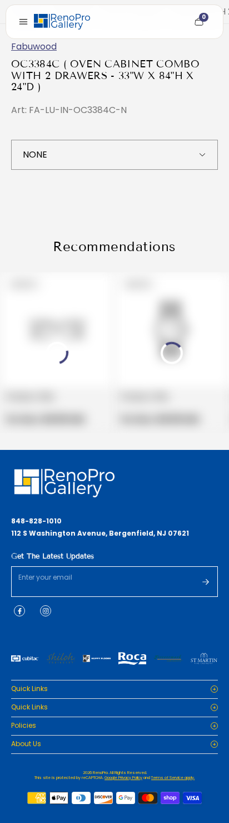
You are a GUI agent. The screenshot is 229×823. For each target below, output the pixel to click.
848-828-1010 (36, 521)
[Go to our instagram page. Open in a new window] (45, 610)
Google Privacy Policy (123, 777)
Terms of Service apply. (173, 777)
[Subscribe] (205, 581)
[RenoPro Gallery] (62, 22)
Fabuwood (34, 46)
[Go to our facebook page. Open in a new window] (19, 610)
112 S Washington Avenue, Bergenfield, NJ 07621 (100, 533)
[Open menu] (23, 21)
